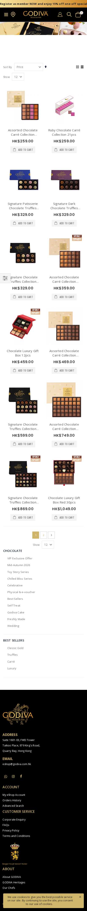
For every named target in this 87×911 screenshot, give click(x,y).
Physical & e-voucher (21, 592)
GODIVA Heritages (14, 882)
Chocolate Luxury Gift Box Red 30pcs (64, 500)
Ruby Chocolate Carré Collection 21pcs (64, 132)
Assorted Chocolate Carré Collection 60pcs (64, 428)
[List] (82, 67)
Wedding (13, 626)
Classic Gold (15, 648)
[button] (13, 16)
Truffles (12, 655)
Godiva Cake (15, 612)
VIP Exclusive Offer (19, 558)
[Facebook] (21, 776)
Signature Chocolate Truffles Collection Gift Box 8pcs (23, 281)
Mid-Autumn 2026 (18, 565)
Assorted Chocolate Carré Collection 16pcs (23, 134)
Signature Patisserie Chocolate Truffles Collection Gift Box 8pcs (23, 210)
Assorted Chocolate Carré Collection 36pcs (64, 355)
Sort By (7, 67)
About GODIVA (12, 877)
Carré (11, 661)
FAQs (6, 825)
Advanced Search (13, 806)
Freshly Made (16, 619)
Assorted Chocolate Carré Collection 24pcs (64, 281)
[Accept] (80, 896)
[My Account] (60, 14)
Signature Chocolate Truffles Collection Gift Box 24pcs (23, 502)
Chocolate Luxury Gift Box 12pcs (23, 353)
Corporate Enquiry (14, 819)
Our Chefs (9, 888)
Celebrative (15, 585)
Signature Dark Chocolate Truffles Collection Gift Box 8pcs (64, 210)
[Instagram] (13, 776)
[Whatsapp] (6, 777)
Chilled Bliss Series (19, 579)
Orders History (12, 800)
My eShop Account (14, 795)
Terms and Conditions (16, 836)
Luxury (11, 668)
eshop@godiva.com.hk (17, 764)
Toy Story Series (18, 572)
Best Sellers (15, 599)
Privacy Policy (11, 830)
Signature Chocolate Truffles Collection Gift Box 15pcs (23, 428)
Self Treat (13, 605)
